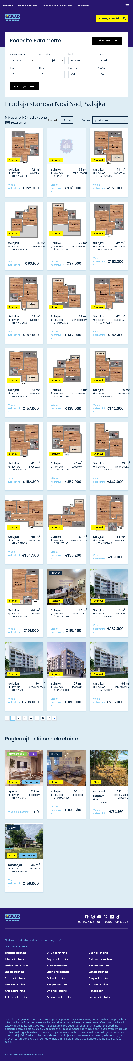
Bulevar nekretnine (101, 959)
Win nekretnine (98, 972)
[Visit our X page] (106, 917)
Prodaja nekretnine (59, 997)
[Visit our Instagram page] (93, 917)
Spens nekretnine (58, 972)
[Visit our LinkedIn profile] (112, 917)
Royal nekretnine (58, 959)
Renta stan (96, 991)
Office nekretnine (16, 965)
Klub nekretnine (99, 965)
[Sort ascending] (64, 120)
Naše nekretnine (27, 5)
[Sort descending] (69, 120)
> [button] (54, 718)
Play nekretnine (99, 978)
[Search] (124, 18)
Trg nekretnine (98, 984)
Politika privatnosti (90, 922)
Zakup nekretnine (16, 997)
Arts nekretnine (15, 991)
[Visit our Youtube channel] (99, 917)
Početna (8, 5)
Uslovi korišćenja (116, 922)
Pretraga (20, 86)
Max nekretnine (15, 984)
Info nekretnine (15, 959)
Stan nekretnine (15, 978)
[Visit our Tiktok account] (118, 917)
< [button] (7, 718)
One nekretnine (57, 991)
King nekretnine (57, 984)
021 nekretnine (98, 953)
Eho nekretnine (14, 972)
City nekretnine (57, 953)
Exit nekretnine (56, 978)
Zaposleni (83, 5)
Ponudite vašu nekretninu (58, 5)
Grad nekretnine (15, 953)
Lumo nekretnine (100, 997)
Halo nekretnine (57, 965)
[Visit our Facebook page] (87, 917)
